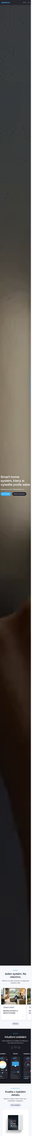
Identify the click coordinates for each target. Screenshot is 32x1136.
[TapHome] (5, 2)
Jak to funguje (6, 494)
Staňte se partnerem (19, 494)
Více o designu (15, 1105)
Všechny (15, 1023)
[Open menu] (29, 2)
